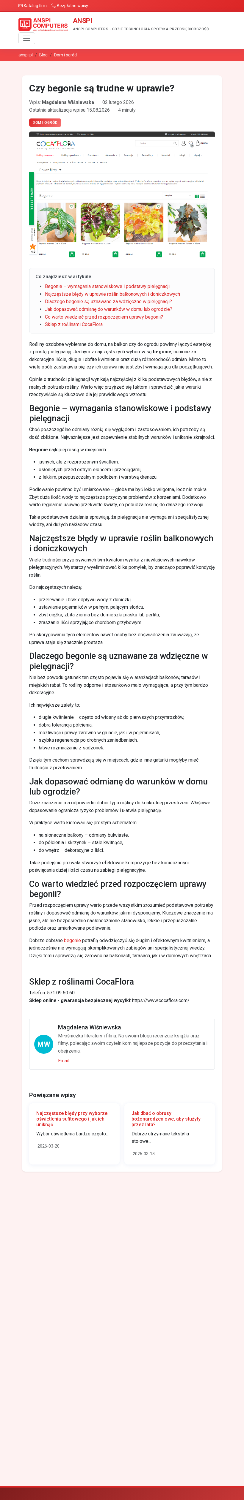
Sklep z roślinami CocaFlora (74, 324)
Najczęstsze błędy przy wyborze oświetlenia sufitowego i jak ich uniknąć (71, 1118)
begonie (72, 940)
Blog (43, 55)
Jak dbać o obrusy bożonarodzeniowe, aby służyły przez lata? (166, 1118)
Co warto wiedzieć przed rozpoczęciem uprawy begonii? (104, 317)
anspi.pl (25, 55)
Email (63, 1061)
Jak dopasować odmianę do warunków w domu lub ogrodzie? (108, 309)
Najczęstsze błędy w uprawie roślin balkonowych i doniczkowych (112, 294)
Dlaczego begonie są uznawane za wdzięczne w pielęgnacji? (108, 301)
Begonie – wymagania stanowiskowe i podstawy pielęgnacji (107, 286)
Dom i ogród (65, 55)
